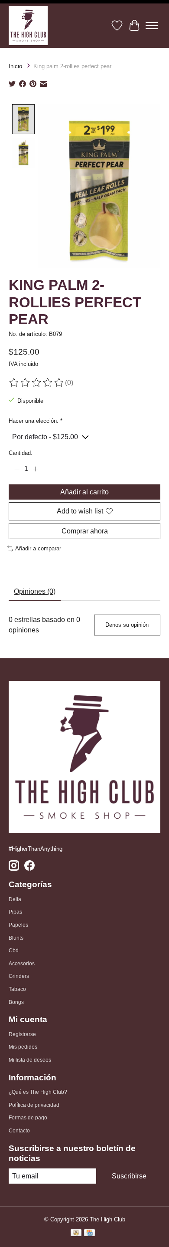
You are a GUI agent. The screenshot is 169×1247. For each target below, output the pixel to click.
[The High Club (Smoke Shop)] (28, 25)
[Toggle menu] (151, 25)
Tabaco (17, 989)
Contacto (19, 1131)
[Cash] (76, 1234)
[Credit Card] (89, 1234)
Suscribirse (129, 1176)
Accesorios (22, 964)
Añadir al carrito (84, 492)
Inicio (15, 66)
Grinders (19, 976)
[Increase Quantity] (35, 468)
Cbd (14, 951)
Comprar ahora (85, 531)
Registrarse (22, 1034)
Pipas (15, 912)
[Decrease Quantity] (17, 468)
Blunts (16, 938)
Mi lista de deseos (30, 1060)
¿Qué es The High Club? (38, 1092)
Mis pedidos (23, 1047)
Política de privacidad (34, 1105)
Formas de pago (28, 1118)
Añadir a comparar (38, 548)
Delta (15, 899)
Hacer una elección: (35, 421)
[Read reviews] (37, 383)
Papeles (18, 925)
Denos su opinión (127, 625)
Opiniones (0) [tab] (34, 591)
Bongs (16, 1002)
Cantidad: (20, 453)
